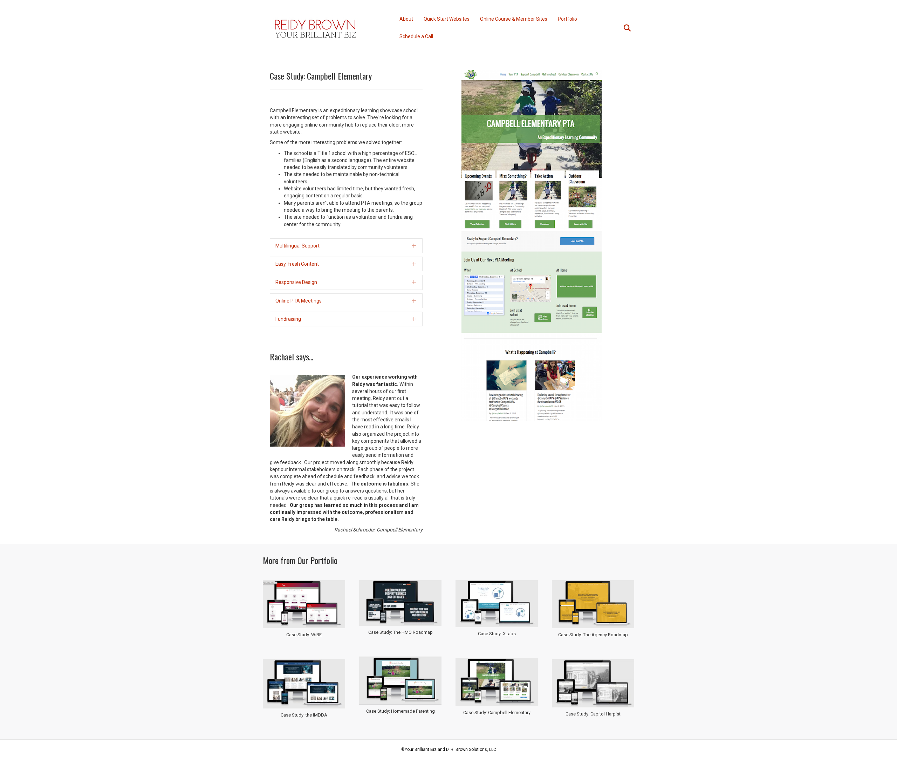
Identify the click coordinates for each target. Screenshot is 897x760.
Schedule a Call (416, 36)
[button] (346, 246)
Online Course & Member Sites (513, 19)
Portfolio (567, 19)
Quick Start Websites (447, 19)
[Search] (622, 28)
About (406, 19)
